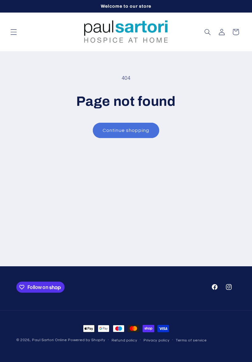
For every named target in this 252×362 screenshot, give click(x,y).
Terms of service (191, 340)
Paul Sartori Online (49, 340)
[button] (13, 32)
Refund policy (124, 340)
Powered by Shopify (86, 340)
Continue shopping (126, 130)
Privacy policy (156, 340)
